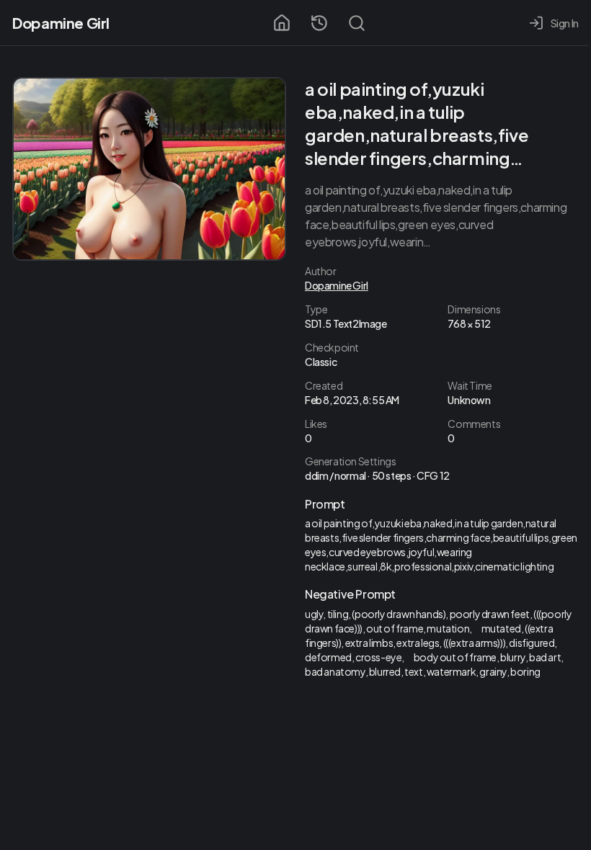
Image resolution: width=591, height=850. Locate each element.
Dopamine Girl (61, 23)
